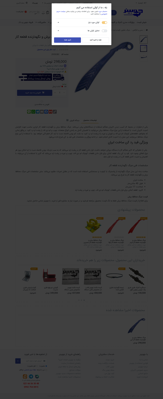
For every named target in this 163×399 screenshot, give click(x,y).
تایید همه (67, 39)
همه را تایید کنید (95, 39)
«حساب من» (102, 11)
